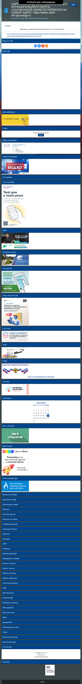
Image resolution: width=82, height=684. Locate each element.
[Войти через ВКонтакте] (39, 46)
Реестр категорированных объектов (41, 377)
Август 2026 (41, 403)
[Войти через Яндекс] (42, 46)
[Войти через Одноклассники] (46, 46)
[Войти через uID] (35, 46)
